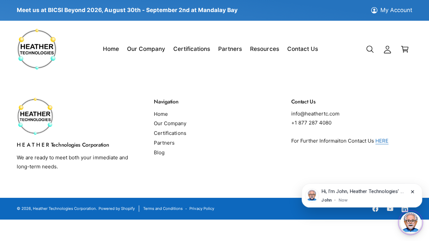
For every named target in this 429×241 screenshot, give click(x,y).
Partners (164, 143)
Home (161, 114)
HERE (381, 141)
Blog (159, 152)
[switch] (410, 222)
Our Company (170, 123)
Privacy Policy (201, 208)
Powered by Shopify (117, 208)
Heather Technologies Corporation (64, 208)
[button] (370, 49)
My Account (396, 10)
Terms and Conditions (163, 208)
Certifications (170, 133)
